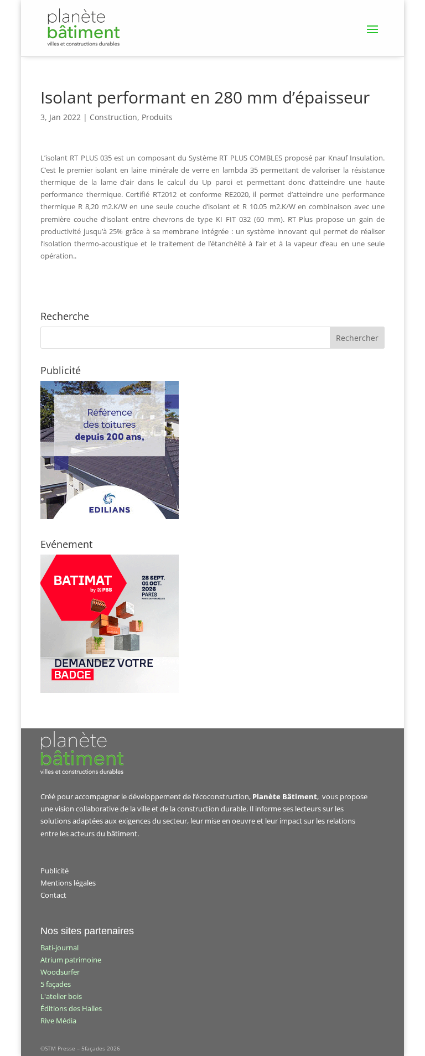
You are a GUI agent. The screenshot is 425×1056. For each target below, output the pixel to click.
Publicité (54, 871)
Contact (53, 895)
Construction (113, 117)
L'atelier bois (61, 996)
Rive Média (58, 1021)
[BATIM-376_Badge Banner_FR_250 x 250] (109, 690)
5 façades (55, 984)
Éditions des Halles (71, 1008)
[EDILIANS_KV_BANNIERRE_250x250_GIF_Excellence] (109, 516)
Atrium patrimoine (70, 960)
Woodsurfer (60, 972)
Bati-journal (59, 948)
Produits (157, 117)
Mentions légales (68, 883)
